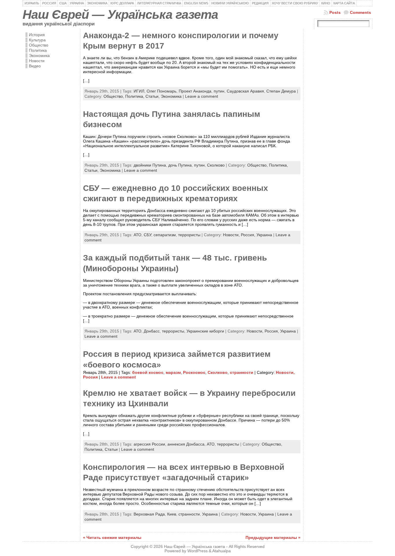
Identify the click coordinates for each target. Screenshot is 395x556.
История (37, 34)
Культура (37, 40)
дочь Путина (180, 165)
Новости (37, 60)
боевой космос (147, 372)
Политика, (135, 96)
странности (241, 372)
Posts (335, 12)
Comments (360, 12)
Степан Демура (281, 91)
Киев (171, 514)
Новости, (232, 234)
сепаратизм (165, 234)
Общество (38, 45)
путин (219, 91)
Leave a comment (201, 96)
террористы (189, 234)
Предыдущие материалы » (273, 537)
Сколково (216, 165)
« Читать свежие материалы (112, 537)
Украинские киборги (205, 331)
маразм (173, 372)
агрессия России (149, 444)
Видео (35, 66)
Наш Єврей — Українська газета (120, 14)
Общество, (114, 96)
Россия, (248, 234)
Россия (90, 377)
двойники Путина (150, 165)
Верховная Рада (149, 514)
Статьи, (153, 96)
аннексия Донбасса (185, 444)
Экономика (39, 55)
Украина (264, 234)
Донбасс (152, 331)
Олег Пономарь (161, 91)
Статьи (111, 449)
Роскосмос (194, 372)
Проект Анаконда (195, 91)
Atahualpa (221, 551)
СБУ (147, 234)
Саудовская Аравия (245, 91)
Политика (38, 50)
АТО (137, 234)
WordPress (197, 551)
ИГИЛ (139, 91)
